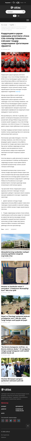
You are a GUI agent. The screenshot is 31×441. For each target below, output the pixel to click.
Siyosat (3, 406)
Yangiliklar (12, 25)
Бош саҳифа (4, 25)
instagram (6, 420)
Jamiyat (3, 409)
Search (23, 12)
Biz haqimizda (5, 435)
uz (14, 16)
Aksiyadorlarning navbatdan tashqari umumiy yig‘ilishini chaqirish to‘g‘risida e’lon (15, 254)
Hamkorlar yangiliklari (20, 409)
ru (18, 16)
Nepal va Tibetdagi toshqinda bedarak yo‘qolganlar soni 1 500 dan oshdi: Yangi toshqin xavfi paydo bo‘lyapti (15, 318)
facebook (2, 420)
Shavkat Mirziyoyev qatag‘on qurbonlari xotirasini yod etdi (12, 380)
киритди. (18, 91)
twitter (10, 420)
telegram (18, 420)
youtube (14, 420)
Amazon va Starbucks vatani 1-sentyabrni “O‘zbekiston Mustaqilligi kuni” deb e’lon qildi (15, 288)
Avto (2, 413)
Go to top (28, 426)
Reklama (3, 437)
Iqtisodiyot (19, 406)
